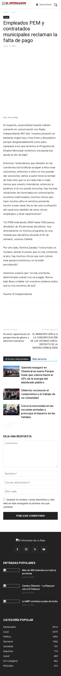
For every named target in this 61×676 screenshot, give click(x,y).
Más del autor (40, 359)
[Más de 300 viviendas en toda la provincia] (11, 574)
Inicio (5, 12)
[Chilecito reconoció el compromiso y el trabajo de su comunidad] (11, 394)
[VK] (29, 53)
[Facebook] (6, 53)
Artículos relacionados (17, 359)
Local (13, 12)
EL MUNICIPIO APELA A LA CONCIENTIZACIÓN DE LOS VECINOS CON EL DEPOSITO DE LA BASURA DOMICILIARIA (44, 341)
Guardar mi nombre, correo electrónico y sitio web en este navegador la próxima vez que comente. (28, 503)
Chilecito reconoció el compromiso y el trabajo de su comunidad (38, 394)
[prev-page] (5, 425)
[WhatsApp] (36, 53)
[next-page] (10, 425)
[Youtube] (44, 549)
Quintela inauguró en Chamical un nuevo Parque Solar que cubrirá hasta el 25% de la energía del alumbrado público (37, 375)
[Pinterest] (21, 53)
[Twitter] (14, 53)
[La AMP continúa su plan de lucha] (11, 605)
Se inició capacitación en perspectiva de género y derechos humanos (16, 337)
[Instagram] (26, 549)
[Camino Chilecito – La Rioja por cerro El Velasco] (11, 590)
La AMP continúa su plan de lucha (40, 601)
